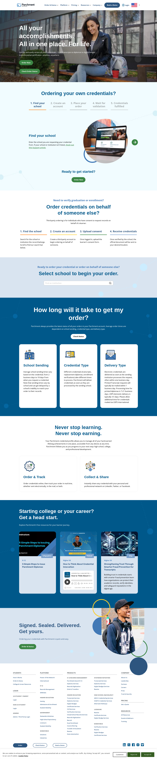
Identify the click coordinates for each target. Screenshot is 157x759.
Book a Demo (112, 5)
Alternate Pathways (100, 704)
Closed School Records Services (77, 715)
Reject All (134, 755)
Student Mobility (45, 708)
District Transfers (73, 689)
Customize (119, 755)
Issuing (42, 701)
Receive (69, 731)
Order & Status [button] (28, 646)
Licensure (43, 723)
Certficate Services (100, 715)
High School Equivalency (48, 719)
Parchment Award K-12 (74, 681)
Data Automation (73, 734)
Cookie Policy (23, 756)
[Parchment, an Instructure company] (25, 5)
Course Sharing (72, 726)
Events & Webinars (127, 718)
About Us (124, 678)
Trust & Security (126, 694)
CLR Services (71, 709)
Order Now (26, 63)
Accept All (147, 755)
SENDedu (43, 693)
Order (20, 745)
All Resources (125, 715)
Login (15, 700)
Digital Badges (72, 704)
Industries (43, 738)
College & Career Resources (22, 684)
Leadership (124, 681)
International (44, 681)
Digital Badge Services (101, 718)
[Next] (135, 142)
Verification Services (74, 712)
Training (124, 721)
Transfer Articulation (74, 729)
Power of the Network (47, 678)
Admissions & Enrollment (48, 704)
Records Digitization (73, 686)
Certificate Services (73, 706)
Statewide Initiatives (47, 716)
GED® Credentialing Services (103, 698)
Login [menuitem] (127, 5)
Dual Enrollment (72, 723)
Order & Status (18, 681)
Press (123, 691)
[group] (78, 106)
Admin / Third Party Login (21, 717)
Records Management (47, 689)
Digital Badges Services (101, 686)
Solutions (43, 735)
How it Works (17, 678)
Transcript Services (73, 698)
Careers (123, 687)
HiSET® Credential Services (103, 701)
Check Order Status (29, 71)
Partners (124, 684)
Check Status (78, 336)
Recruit (69, 720)
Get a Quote (125, 704)
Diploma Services (72, 684)
